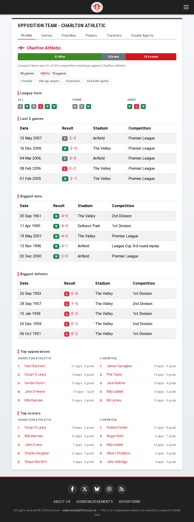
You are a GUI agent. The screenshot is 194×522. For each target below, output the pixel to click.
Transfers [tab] (114, 35)
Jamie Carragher (119, 366)
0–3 (74, 313)
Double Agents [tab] (142, 35)
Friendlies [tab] (69, 35)
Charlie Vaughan (37, 453)
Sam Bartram (35, 366)
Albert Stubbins (118, 453)
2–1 (73, 178)
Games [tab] (46, 35)
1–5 (74, 303)
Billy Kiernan (34, 400)
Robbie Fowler (117, 427)
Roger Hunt (115, 436)
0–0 (73, 158)
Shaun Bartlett (36, 462)
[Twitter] (84, 489)
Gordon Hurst (35, 383)
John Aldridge (117, 462)
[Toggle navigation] (186, 7)
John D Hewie (35, 391)
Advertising (130, 502)
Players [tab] (91, 35)
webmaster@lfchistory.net (79, 510)
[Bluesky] (97, 489)
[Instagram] (109, 489)
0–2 (72, 168)
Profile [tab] (26, 35)
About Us (62, 502)
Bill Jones (114, 400)
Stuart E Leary (35, 374)
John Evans (33, 445)
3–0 (73, 148)
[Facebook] (72, 489)
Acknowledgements (94, 502)
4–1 (64, 246)
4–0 (64, 216)
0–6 (74, 293)
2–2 (73, 138)
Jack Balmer (116, 383)
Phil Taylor (114, 374)
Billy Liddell (115, 391)
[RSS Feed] (121, 489)
